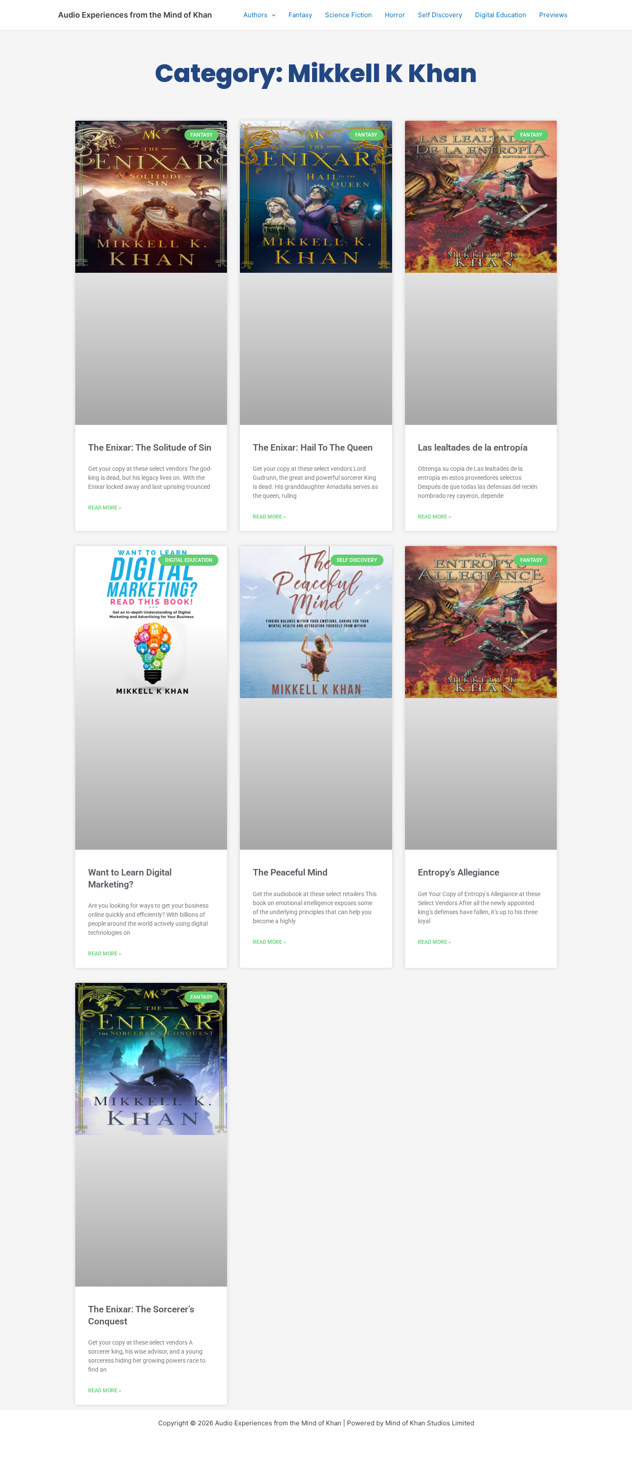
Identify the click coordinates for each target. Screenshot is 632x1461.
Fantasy (300, 15)
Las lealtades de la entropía (473, 447)
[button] (271, 15)
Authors (255, 15)
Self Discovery (440, 15)
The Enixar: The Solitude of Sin (150, 447)
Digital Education (500, 15)
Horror (395, 15)
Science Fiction (348, 15)
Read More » (104, 508)
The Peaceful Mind (290, 872)
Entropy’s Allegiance (458, 872)
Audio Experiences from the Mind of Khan (135, 14)
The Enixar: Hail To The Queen (313, 447)
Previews (553, 15)
